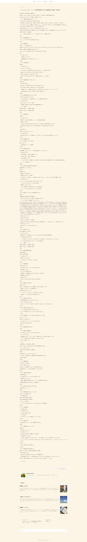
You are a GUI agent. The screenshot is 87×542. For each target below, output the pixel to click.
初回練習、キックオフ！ (24, 507)
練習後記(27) (24, 461)
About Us (39, 1)
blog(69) (21, 461)
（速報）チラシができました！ (25, 496)
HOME (34, 1)
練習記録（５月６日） (24, 486)
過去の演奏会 (45, 1)
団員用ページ (52, 1)
